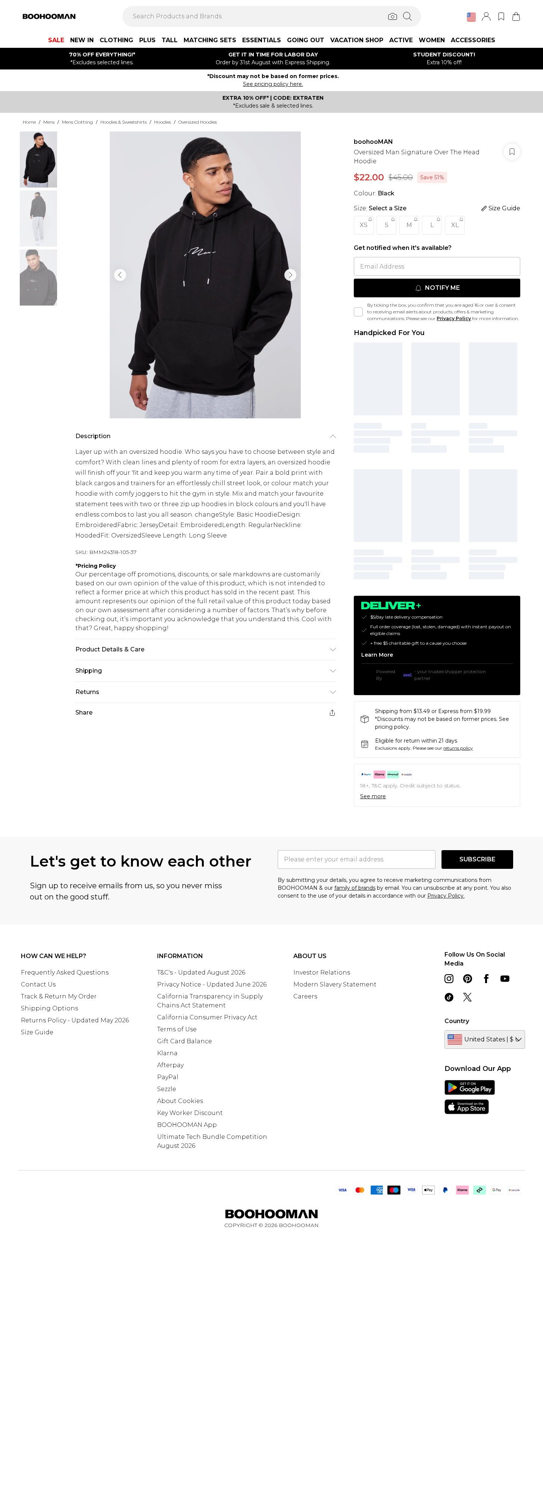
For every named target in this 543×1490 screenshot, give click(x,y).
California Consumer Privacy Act (207, 1017)
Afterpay (170, 1065)
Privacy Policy (454, 318)
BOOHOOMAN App (187, 1124)
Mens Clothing (77, 122)
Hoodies (162, 122)
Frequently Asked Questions (65, 972)
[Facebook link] (486, 978)
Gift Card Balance (184, 1041)
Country (456, 1021)
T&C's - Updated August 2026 (201, 972)
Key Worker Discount (190, 1112)
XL (455, 225)
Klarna (167, 1053)
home (29, 122)
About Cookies (180, 1101)
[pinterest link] (467, 978)
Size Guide (37, 1032)
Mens (48, 122)
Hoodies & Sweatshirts (123, 122)
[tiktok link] (448, 997)
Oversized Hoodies (197, 122)
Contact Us (38, 984)
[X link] (467, 997)
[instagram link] (448, 978)
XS (364, 225)
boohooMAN (373, 141)
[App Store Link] (469, 1097)
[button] (471, 17)
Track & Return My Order (59, 996)
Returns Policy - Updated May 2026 (75, 1020)
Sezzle (166, 1089)
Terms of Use (177, 1029)
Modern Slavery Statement (335, 984)
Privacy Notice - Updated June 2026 (211, 984)
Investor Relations (321, 972)
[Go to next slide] (290, 275)
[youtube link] (504, 978)
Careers (305, 996)
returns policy (458, 748)
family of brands (354, 888)
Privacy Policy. (446, 895)
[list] (205, 274)
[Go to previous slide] (120, 275)
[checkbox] (358, 311)
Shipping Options (49, 1008)
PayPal (167, 1077)
